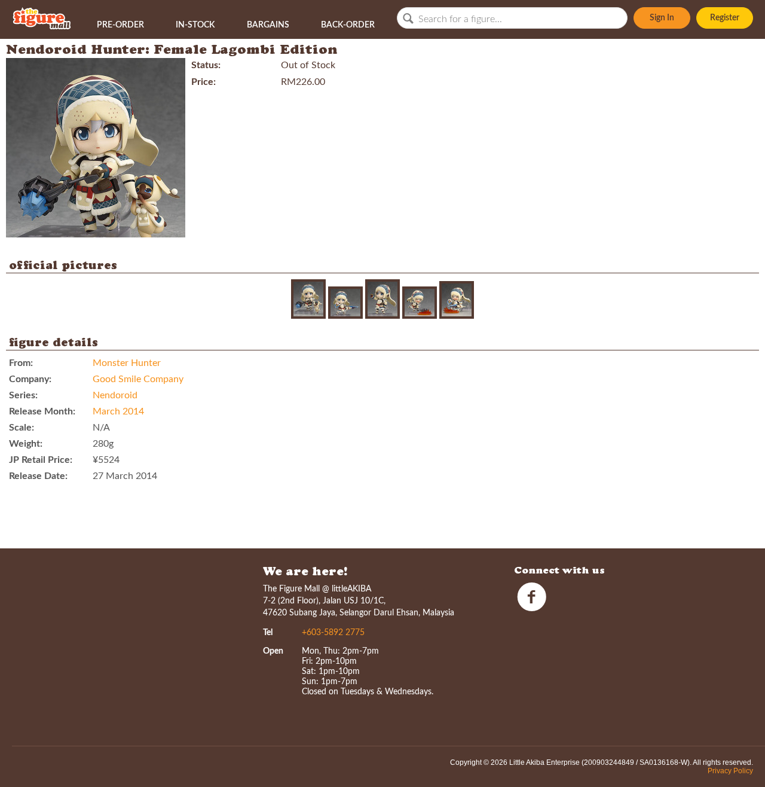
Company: (30, 379)
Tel (268, 633)
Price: (203, 82)
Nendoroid (115, 395)
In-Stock (195, 25)
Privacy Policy (730, 771)
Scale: (21, 427)
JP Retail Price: (40, 460)
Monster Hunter (127, 363)
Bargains (268, 25)
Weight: (25, 444)
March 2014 (118, 411)
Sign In (662, 18)
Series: (23, 395)
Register (724, 18)
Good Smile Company (138, 379)
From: (21, 363)
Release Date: (38, 476)
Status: (206, 65)
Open (273, 651)
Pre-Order (120, 25)
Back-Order (348, 25)
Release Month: (42, 411)
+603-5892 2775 (333, 633)
